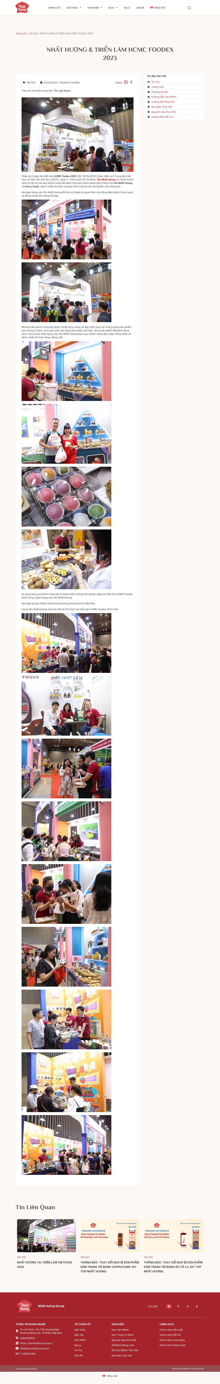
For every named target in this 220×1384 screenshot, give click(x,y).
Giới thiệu (72, 7)
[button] (189, 7)
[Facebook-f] (178, 1306)
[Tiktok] (197, 1306)
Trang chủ (54, 7)
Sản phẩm (93, 7)
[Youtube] (169, 1306)
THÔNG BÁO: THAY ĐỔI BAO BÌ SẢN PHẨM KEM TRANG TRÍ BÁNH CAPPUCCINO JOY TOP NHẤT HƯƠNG (110, 1266)
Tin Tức (33, 33)
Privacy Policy (197, 1368)
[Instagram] (187, 1306)
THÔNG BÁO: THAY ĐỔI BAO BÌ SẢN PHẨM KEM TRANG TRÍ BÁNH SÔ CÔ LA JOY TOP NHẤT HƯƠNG (173, 1266)
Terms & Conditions (180, 1368)
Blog (111, 7)
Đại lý (127, 7)
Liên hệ (140, 7)
